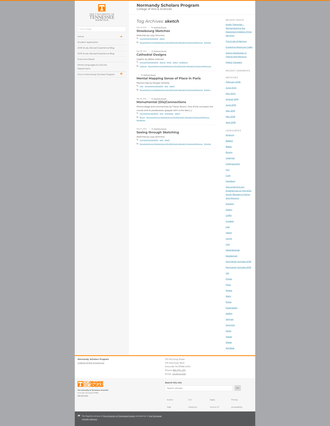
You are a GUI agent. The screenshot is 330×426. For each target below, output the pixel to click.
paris (166, 86)
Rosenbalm (232, 308)
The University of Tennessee (92, 384)
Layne (229, 238)
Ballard (229, 141)
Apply (212, 400)
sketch (162, 39)
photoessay (169, 114)
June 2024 (231, 88)
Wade (229, 342)
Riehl (228, 296)
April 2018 (231, 122)
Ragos (229, 290)
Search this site (173, 382)
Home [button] (80, 36)
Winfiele (230, 348)
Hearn (229, 233)
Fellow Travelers (234, 62)
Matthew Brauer (160, 27)
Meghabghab (233, 250)
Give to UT (214, 407)
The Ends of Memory (236, 41)
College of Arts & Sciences (154, 9)
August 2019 (232, 99)
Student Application (87, 42)
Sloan (228, 331)
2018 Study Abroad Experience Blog (95, 48)
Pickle (229, 279)
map (141, 86)
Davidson (230, 181)
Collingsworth (233, 164)
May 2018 (230, 116)
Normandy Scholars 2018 (238, 261)
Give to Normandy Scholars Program (96, 74)
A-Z (190, 400)
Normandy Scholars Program (168, 5)
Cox (228, 170)
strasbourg (183, 62)
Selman (230, 319)
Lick (228, 244)
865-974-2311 (179, 370)
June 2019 (231, 105)
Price (228, 285)
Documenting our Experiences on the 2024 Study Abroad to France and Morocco (171, 43)
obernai (163, 62)
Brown (142, 117)
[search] (101, 29)
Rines (229, 302)
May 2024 (231, 93)
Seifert (229, 313)
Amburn (230, 135)
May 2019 (230, 111)
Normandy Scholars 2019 (238, 267)
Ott (227, 273)
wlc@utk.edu (179, 374)
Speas (229, 337)
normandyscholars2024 (149, 39)
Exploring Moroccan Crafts (239, 47)
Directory (192, 407)
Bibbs (229, 146)
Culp (228, 175)
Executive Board (85, 59)
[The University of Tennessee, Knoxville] (102, 12)
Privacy (234, 400)
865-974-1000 (83, 396)
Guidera (230, 221)
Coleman (143, 66)
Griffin (229, 215)
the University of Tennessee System (119, 416)
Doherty (207, 90)
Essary (229, 209)
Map (169, 407)
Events (170, 400)
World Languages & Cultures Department (92, 67)
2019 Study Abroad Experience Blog (95, 53)
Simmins (207, 43)
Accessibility (236, 407)
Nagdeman (141, 120)
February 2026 (233, 82)
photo (169, 62)
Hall (228, 227)
